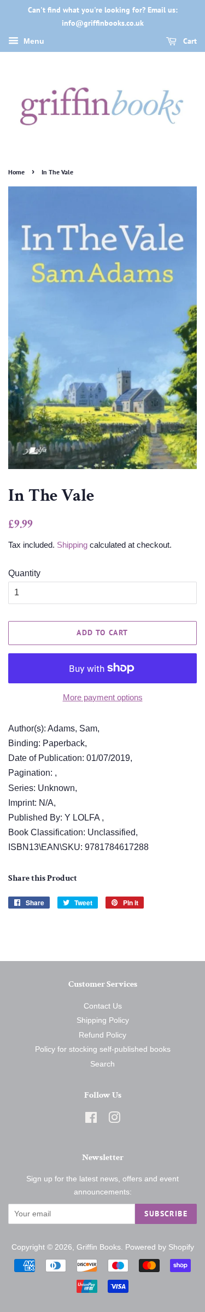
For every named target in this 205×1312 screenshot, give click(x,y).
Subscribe (166, 1214)
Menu (32, 41)
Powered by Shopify (159, 1247)
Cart (189, 41)
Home (16, 172)
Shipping (72, 544)
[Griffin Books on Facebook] (91, 1120)
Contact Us (103, 1006)
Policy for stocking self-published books (103, 1049)
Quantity (24, 573)
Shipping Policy (103, 1020)
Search (102, 1064)
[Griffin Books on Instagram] (114, 1120)
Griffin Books (99, 1247)
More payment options (103, 697)
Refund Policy (102, 1035)
